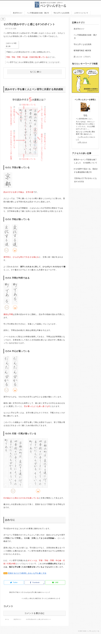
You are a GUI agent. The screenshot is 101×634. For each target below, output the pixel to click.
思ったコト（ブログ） (82, 57)
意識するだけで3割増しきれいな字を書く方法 (27, 573)
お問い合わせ (82, 142)
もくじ (33, 72)
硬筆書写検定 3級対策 (82, 50)
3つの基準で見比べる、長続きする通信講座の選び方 (86, 170)
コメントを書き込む (34, 613)
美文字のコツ (79, 29)
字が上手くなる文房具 (82, 44)
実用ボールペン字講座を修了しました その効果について (85, 161)
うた (85, 115)
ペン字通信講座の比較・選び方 (85, 36)
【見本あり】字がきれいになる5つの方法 (85, 179)
